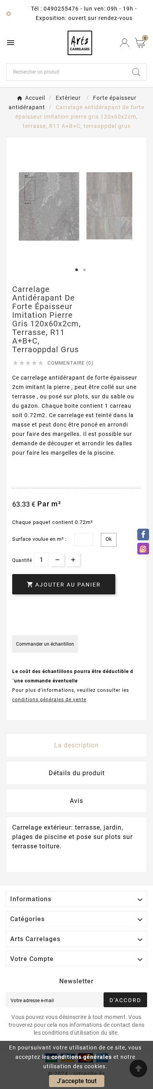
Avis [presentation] (76, 801)
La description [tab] (76, 745)
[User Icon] (124, 42)
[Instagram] (143, 548)
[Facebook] (143, 534)
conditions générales (81, 1057)
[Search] (136, 72)
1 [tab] (76, 270)
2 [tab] (84, 270)
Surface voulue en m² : (39, 539)
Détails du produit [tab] (77, 773)
